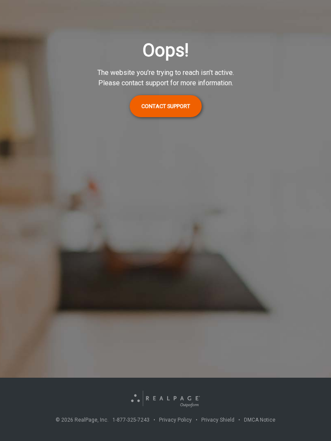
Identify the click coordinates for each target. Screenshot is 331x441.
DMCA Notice (259, 420)
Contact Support (165, 106)
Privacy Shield (217, 420)
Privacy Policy (175, 420)
